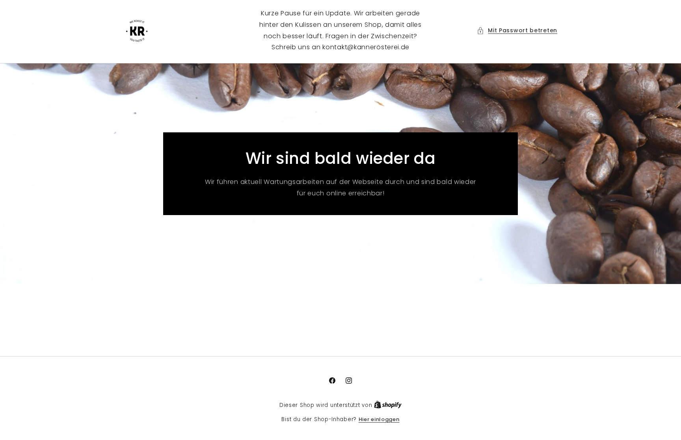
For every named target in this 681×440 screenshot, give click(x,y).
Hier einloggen (379, 419)
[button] (517, 30)
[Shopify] (388, 405)
